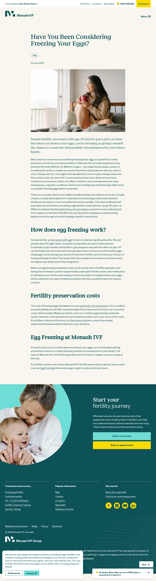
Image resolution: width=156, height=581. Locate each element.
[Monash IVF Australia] (19, 14)
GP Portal (84, 3)
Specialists (109, 3)
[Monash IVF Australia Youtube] (125, 506)
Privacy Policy (69, 563)
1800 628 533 (127, 3)
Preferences (14, 573)
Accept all (31, 573)
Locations (96, 3)
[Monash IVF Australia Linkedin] (133, 506)
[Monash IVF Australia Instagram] (117, 506)
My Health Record (85, 558)
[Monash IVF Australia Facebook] (109, 506)
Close (144, 564)
